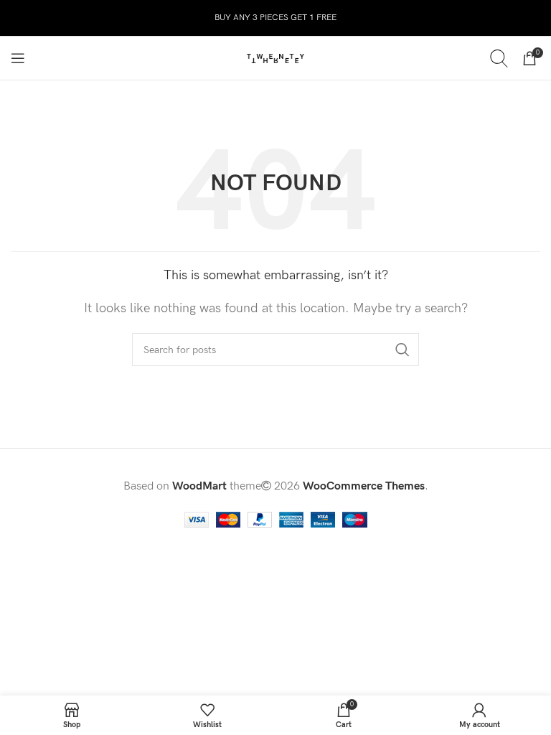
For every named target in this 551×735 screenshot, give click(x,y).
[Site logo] (275, 58)
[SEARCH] (402, 349)
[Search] (499, 58)
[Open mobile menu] (18, 58)
